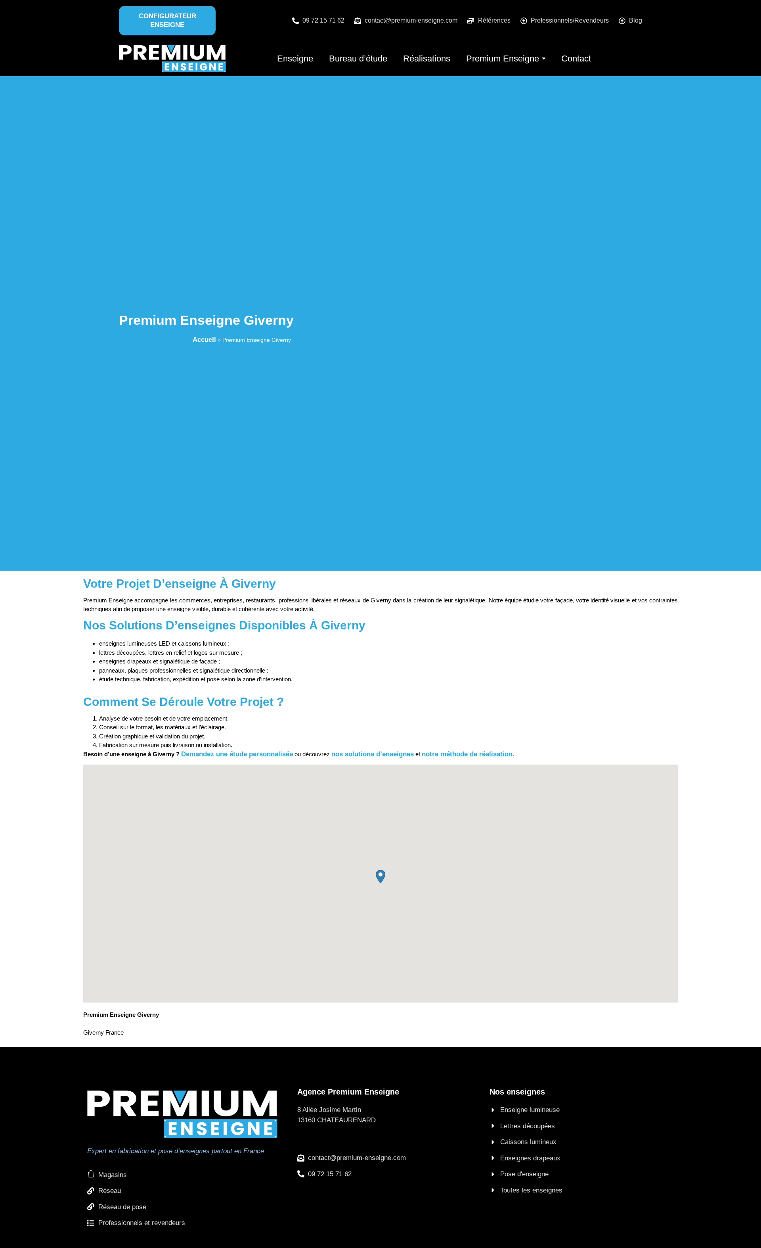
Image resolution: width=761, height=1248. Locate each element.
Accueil (204, 339)
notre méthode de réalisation (467, 754)
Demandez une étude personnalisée (237, 754)
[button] (380, 877)
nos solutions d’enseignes (372, 754)
